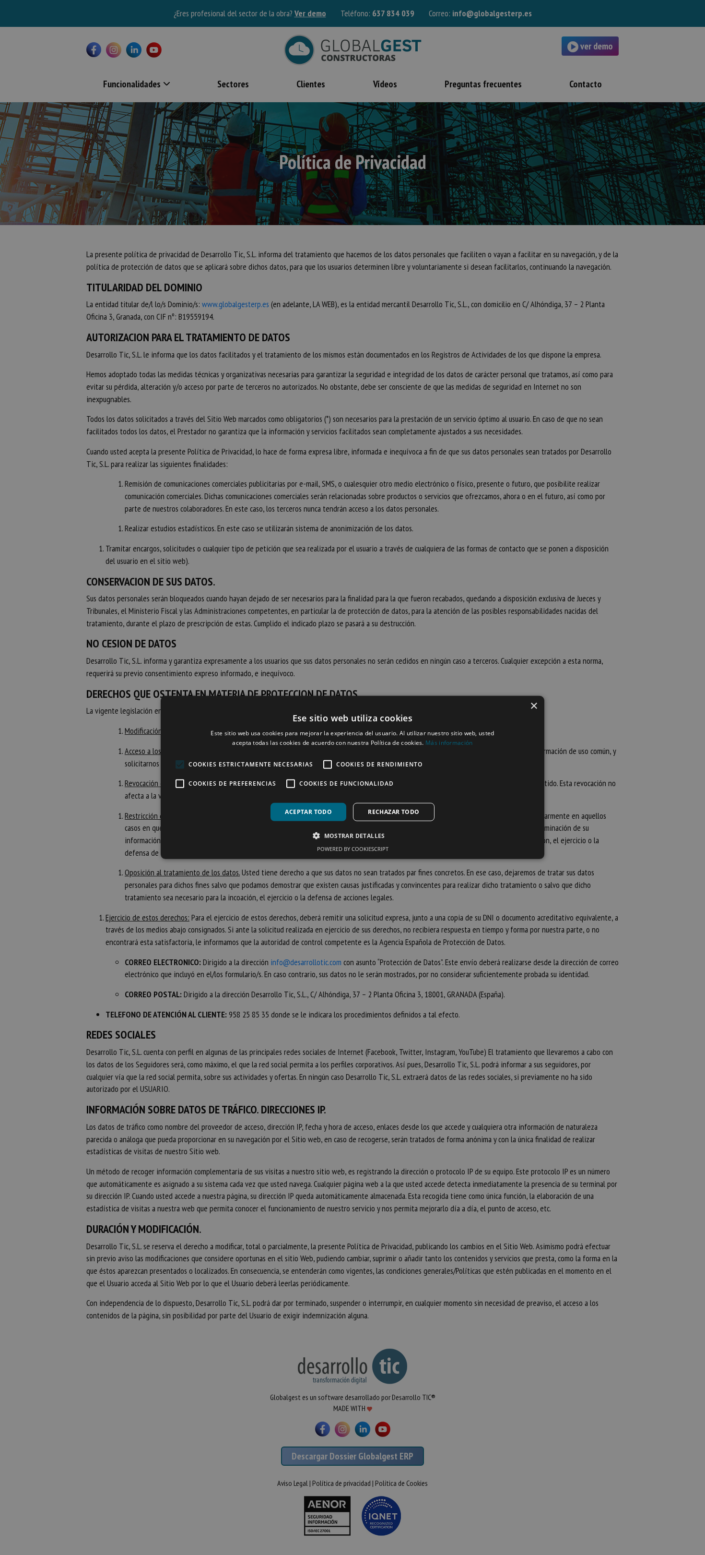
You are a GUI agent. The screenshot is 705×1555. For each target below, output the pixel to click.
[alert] (352, 777)
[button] (352, 835)
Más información (449, 743)
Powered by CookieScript (352, 848)
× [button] (533, 706)
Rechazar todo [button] (393, 812)
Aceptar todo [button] (308, 812)
